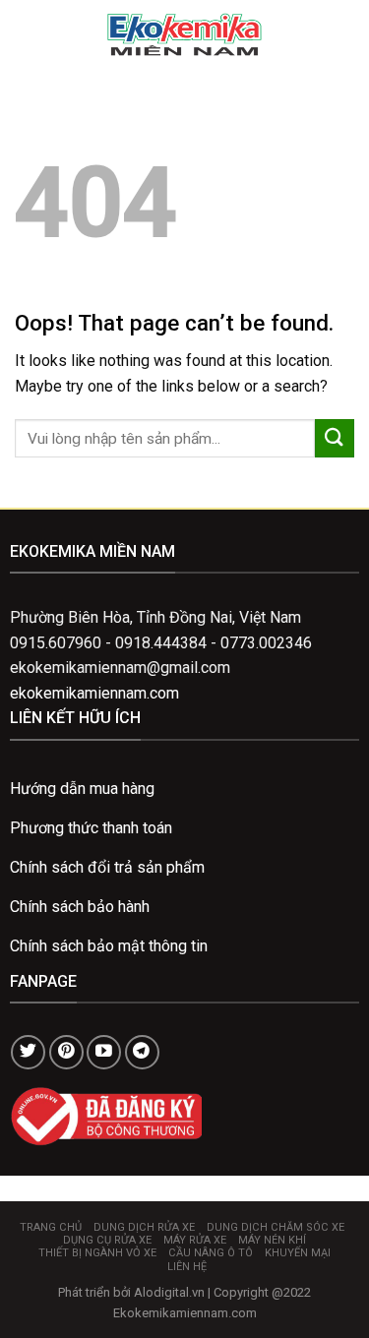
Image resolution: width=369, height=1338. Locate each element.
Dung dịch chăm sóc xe (275, 1227)
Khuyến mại (298, 1253)
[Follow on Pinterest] (66, 1052)
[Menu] (26, 34)
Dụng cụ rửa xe (107, 1240)
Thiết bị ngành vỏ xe (97, 1253)
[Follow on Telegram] (142, 1052)
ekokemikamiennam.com (94, 693)
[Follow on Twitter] (28, 1052)
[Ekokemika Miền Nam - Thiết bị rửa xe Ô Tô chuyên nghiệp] (184, 34)
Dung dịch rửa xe (144, 1227)
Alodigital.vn (169, 1292)
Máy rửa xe (194, 1240)
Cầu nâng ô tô (210, 1253)
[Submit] (334, 438)
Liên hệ (187, 1266)
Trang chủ (51, 1227)
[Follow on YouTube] (104, 1052)
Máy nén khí (272, 1240)
